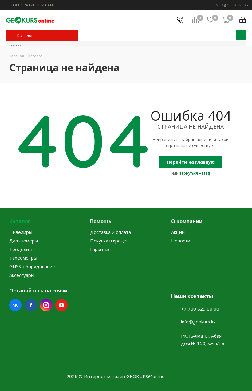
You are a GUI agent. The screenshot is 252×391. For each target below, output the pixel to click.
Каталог (19, 221)
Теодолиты (22, 249)
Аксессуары (21, 275)
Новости (180, 241)
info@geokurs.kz (198, 322)
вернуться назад (194, 173)
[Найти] (241, 35)
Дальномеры (23, 241)
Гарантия (100, 249)
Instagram (46, 305)
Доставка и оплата (110, 232)
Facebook (31, 305)
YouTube (61, 305)
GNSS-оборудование (32, 266)
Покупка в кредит (109, 241)
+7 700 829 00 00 (200, 309)
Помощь (101, 221)
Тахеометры (23, 258)
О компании (187, 221)
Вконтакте (15, 305)
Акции (178, 232)
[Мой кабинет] (242, 20)
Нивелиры (20, 232)
